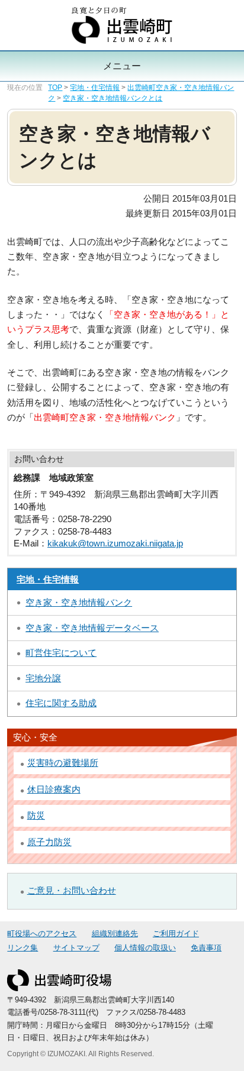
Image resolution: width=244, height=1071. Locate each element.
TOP (55, 87)
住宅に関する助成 (61, 703)
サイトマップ (76, 948)
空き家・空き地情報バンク (78, 602)
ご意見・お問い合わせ (71, 890)
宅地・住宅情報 (95, 87)
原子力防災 (49, 842)
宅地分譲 (43, 678)
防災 (36, 815)
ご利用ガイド (176, 934)
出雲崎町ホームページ (122, 25)
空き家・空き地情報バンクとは (112, 98)
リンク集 (22, 948)
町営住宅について (61, 653)
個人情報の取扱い (145, 948)
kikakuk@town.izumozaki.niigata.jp (115, 543)
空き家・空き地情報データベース (92, 628)
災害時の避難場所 (62, 763)
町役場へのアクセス (41, 934)
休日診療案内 (54, 789)
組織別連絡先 (115, 934)
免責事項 (206, 948)
